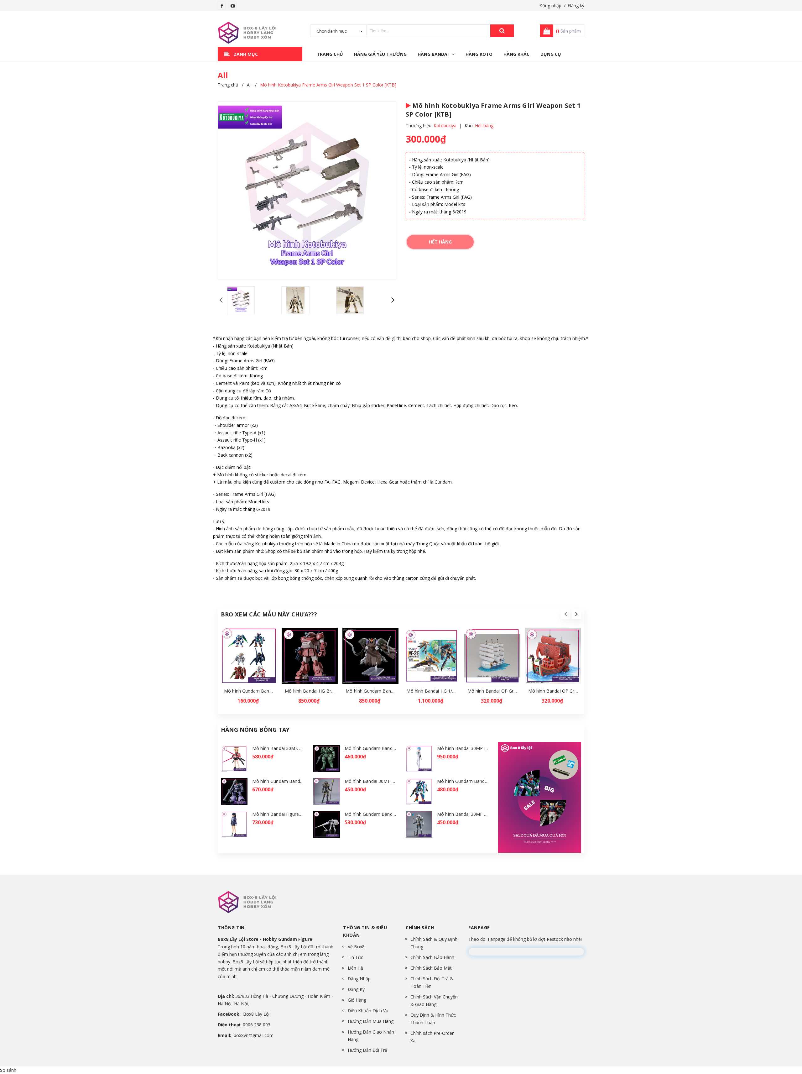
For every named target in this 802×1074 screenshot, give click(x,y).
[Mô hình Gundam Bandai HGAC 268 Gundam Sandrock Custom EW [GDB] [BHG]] (370, 656)
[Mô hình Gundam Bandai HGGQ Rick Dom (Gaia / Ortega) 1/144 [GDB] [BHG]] (234, 791)
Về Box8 (356, 947)
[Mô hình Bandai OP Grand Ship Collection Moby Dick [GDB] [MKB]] (492, 656)
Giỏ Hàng (357, 1000)
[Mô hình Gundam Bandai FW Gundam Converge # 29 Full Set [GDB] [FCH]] (249, 656)
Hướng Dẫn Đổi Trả (367, 1050)
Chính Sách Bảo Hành (432, 957)
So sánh (8, 1070)
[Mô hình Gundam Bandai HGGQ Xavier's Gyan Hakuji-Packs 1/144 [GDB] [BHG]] (326, 824)
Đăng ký (576, 5)
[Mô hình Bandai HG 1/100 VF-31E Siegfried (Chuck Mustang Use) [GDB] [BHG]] (431, 656)
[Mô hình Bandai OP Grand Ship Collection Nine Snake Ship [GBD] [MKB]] (553, 656)
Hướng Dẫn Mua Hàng (370, 1021)
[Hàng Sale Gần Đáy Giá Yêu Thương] (539, 797)
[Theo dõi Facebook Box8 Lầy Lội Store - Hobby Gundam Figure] (222, 6)
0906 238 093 (256, 1025)
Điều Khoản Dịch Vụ (368, 1011)
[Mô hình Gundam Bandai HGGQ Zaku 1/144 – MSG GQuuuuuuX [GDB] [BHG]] (326, 758)
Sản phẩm (568, 31)
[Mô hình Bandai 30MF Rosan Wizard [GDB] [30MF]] (326, 791)
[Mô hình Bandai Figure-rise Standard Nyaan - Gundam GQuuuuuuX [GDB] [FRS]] (234, 824)
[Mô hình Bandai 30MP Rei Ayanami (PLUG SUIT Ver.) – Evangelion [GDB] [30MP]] (419, 758)
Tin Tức (355, 957)
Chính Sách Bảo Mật (431, 968)
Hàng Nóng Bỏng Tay (255, 729)
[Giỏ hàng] (544, 30)
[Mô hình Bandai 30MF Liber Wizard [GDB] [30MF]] (419, 824)
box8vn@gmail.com (253, 1035)
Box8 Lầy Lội (256, 1014)
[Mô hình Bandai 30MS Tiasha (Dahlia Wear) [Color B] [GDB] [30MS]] (234, 758)
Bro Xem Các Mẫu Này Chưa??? (269, 614)
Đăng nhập (550, 5)
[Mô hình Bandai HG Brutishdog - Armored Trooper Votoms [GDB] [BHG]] (310, 656)
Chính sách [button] (420, 927)
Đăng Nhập (359, 979)
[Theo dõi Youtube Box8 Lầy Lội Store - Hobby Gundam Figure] (233, 6)
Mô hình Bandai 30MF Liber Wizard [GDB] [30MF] (488, 814)
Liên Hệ (355, 968)
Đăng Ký (356, 989)
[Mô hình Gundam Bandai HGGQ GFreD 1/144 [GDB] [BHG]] (419, 791)
